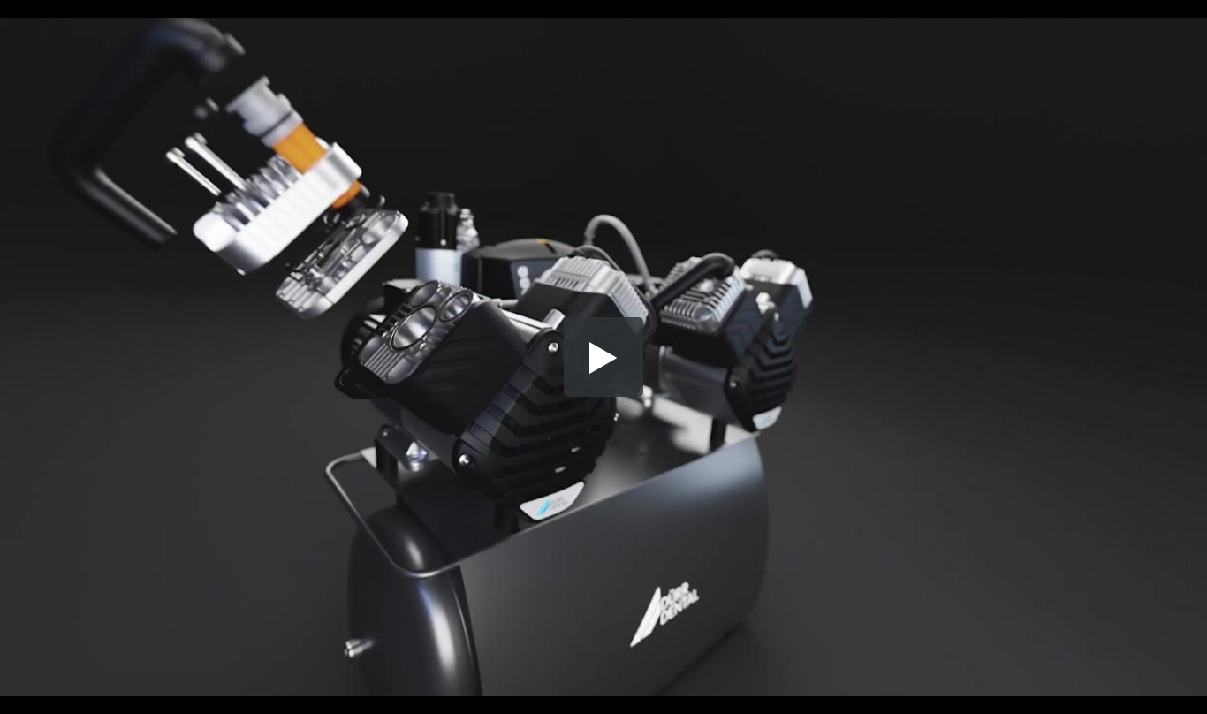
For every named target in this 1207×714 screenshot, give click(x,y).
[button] (603, 357)
